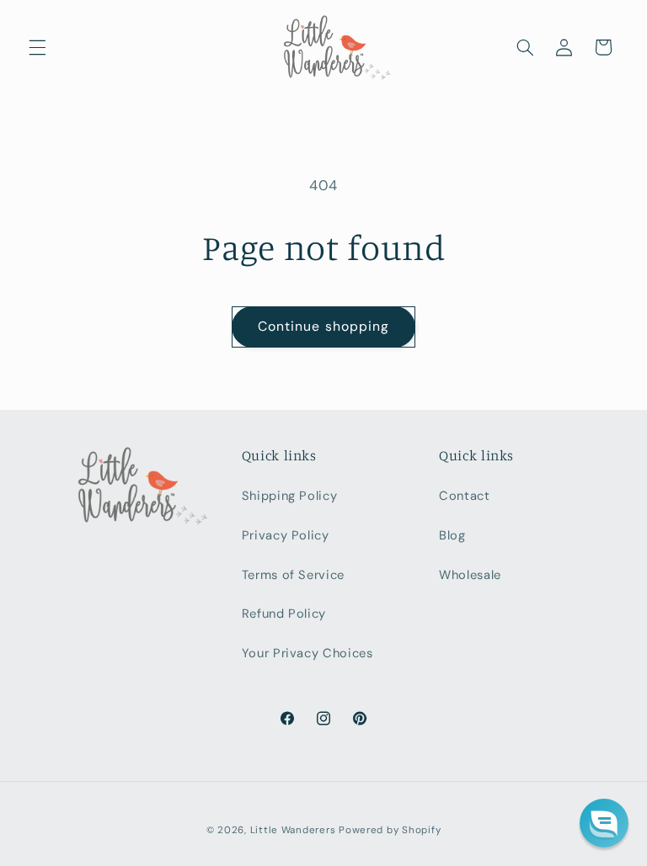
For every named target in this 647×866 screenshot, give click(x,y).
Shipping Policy (289, 495)
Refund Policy (284, 613)
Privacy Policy (285, 535)
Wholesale (470, 574)
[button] (37, 47)
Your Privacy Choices (307, 653)
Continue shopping (323, 326)
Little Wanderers (293, 830)
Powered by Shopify (390, 830)
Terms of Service (293, 574)
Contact (464, 495)
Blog (452, 535)
